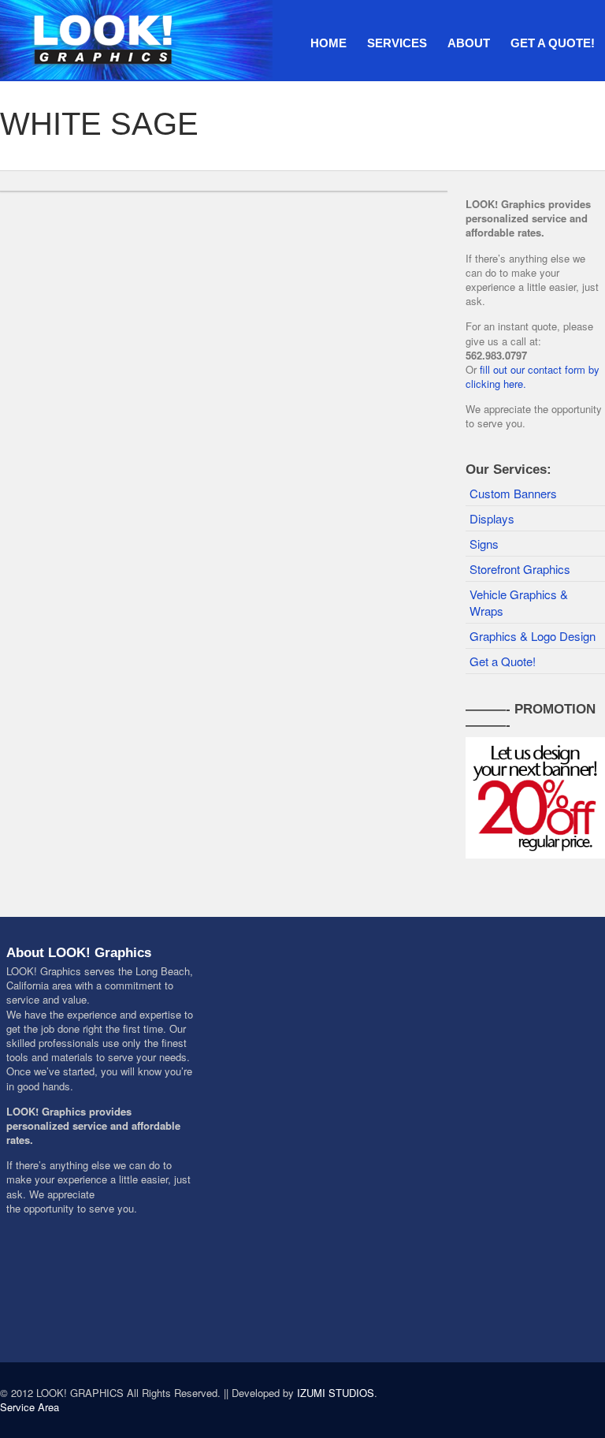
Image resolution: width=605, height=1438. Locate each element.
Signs (484, 543)
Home (328, 43)
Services (397, 43)
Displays (492, 518)
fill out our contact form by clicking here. (532, 376)
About (468, 43)
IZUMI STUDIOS (335, 1392)
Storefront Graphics (520, 569)
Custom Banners (513, 493)
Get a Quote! (552, 43)
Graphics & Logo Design (533, 636)
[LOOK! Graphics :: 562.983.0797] (138, 37)
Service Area (29, 1406)
